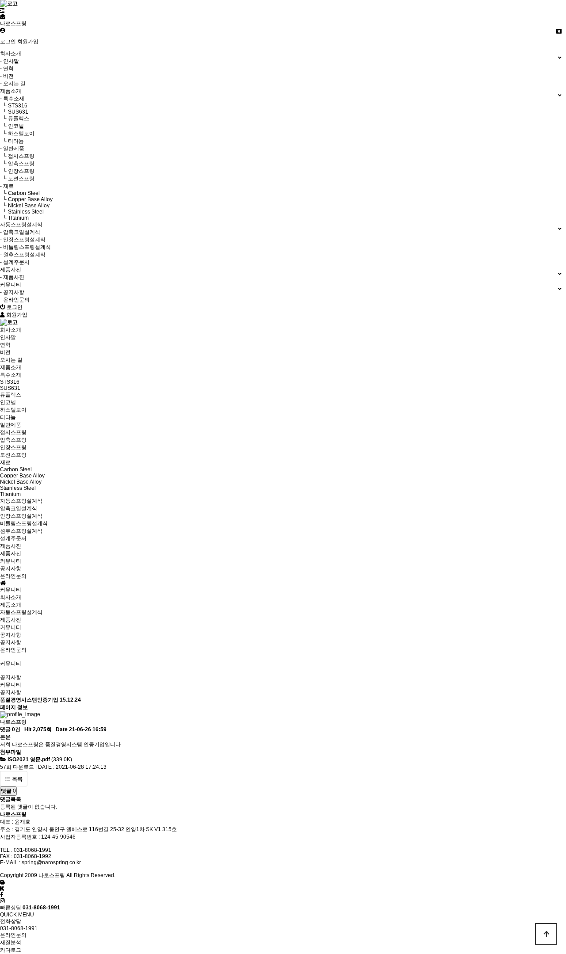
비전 (5, 352)
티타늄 (8, 417)
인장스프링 (13, 447)
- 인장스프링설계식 (23, 240)
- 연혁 (7, 68)
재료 (5, 462)
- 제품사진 (12, 277)
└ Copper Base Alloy (26, 199)
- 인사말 (9, 61)
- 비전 (7, 76)
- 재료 (7, 186)
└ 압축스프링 (17, 163)
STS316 (9, 382)
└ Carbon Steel (20, 193)
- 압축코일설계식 (20, 232)
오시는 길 (11, 360)
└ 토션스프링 (17, 179)
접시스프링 (13, 432)
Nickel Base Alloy (21, 482)
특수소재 (10, 375)
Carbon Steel (16, 469)
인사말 (8, 337)
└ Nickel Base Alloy (25, 205)
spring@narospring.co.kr (51, 862)
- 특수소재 (12, 98)
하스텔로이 (13, 410)
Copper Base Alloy (22, 476)
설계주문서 (13, 538)
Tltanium (10, 494)
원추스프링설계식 (21, 531)
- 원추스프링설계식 (23, 255)
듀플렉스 (10, 395)
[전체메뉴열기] (2, 11)
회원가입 (27, 41)
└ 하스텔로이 (17, 133)
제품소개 (10, 605)
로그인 (8, 41)
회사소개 (10, 597)
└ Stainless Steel (22, 212)
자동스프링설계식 (21, 612)
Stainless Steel (18, 488)
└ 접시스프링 (17, 156)
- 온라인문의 (15, 300)
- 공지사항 (12, 292)
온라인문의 (13, 576)
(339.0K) (40, 759)
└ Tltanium (14, 218)
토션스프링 (13, 455)
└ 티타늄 (12, 141)
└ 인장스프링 (17, 171)
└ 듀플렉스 (14, 118)
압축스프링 (13, 440)
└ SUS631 (14, 112)
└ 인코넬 (12, 126)
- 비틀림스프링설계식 (25, 247)
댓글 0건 (10, 729)
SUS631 (10, 388)
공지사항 (10, 568)
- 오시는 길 (13, 83)
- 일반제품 (12, 148)
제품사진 (10, 553)
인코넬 (8, 402)
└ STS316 (13, 106)
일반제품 (10, 425)
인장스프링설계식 (21, 516)
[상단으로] (546, 934)
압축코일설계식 (18, 508)
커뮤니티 (10, 627)
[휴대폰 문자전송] (2, 17)
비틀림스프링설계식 (24, 523)
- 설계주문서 (15, 262)
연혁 (5, 345)
